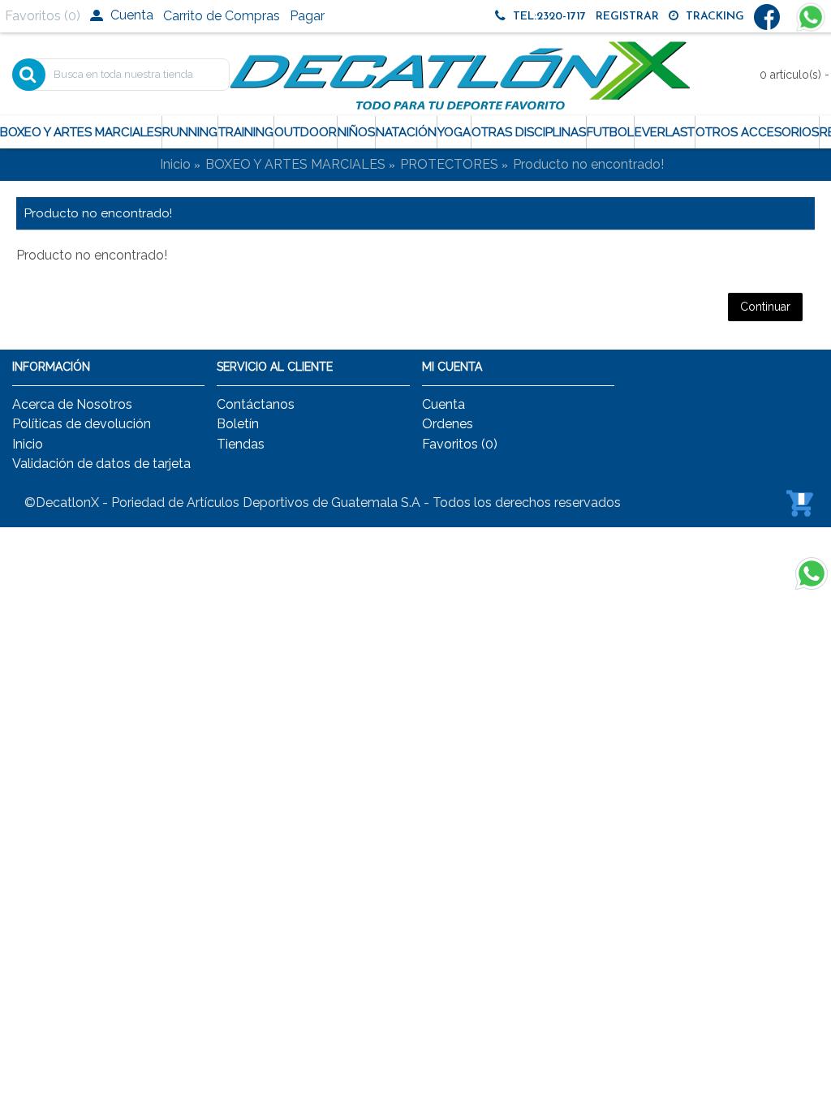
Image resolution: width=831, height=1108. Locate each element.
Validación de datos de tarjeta (101, 463)
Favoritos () (459, 444)
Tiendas (241, 444)
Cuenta (443, 404)
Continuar (765, 306)
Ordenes (447, 424)
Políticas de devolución (81, 424)
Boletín (238, 424)
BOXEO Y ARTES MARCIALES (295, 164)
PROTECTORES (449, 164)
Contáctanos (256, 404)
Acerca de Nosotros (72, 404)
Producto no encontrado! (588, 164)
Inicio (175, 164)
